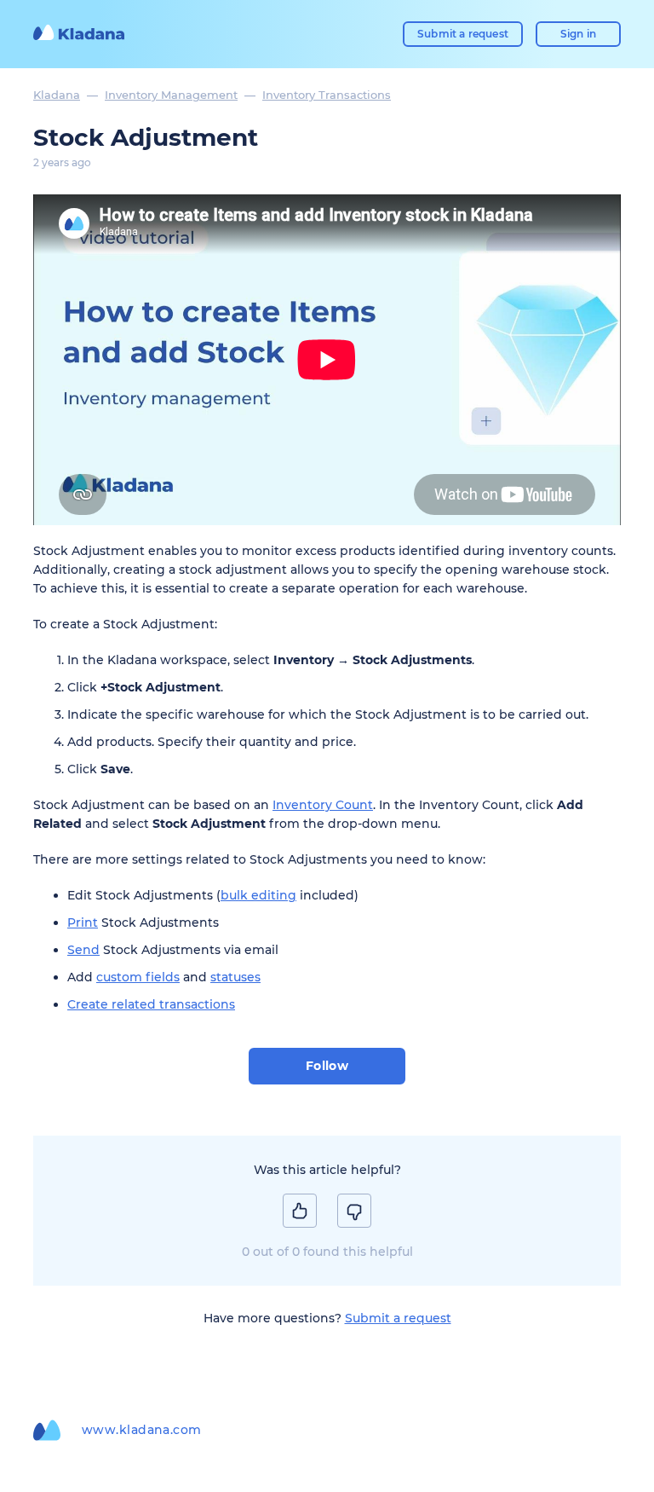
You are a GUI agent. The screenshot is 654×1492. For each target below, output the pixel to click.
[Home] (78, 34)
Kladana (56, 94)
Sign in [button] (578, 33)
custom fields (138, 977)
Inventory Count (322, 805)
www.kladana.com (142, 1430)
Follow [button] (327, 1065)
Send (83, 949)
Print (82, 922)
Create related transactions (151, 1004)
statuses (235, 977)
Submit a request (462, 33)
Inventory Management (171, 94)
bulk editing (258, 895)
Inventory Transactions (326, 94)
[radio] (300, 1211)
